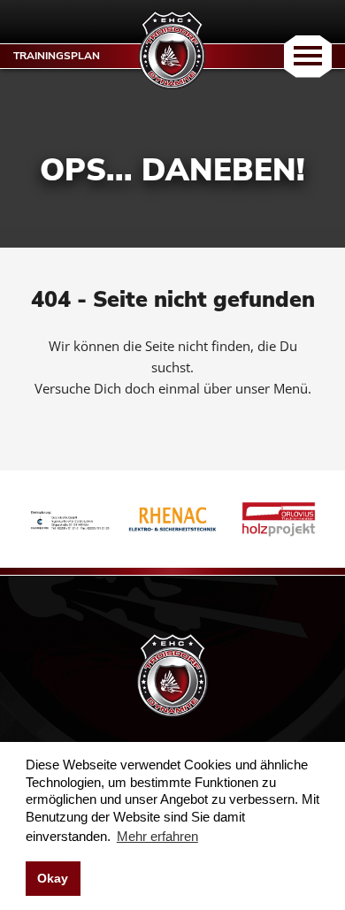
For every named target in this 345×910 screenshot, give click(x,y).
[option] (66, 519)
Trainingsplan (56, 56)
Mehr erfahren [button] (157, 836)
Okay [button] (52, 878)
